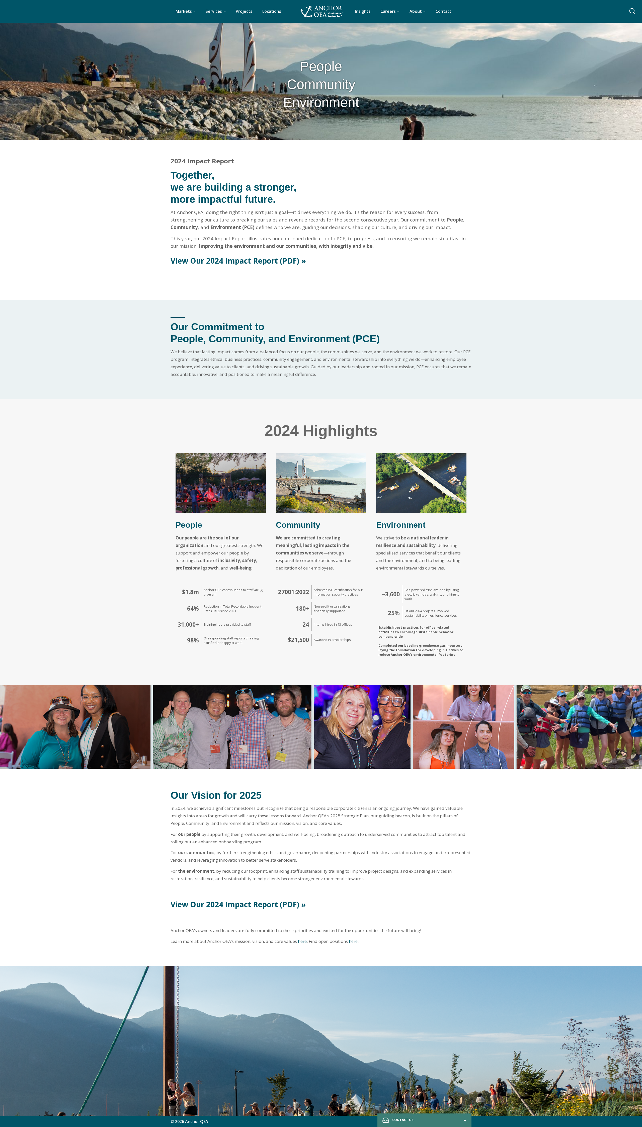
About (416, 11)
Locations (271, 11)
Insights (362, 11)
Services (214, 11)
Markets (184, 11)
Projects (244, 11)
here (302, 941)
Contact (443, 11)
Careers (388, 11)
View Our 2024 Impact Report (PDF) (238, 261)
